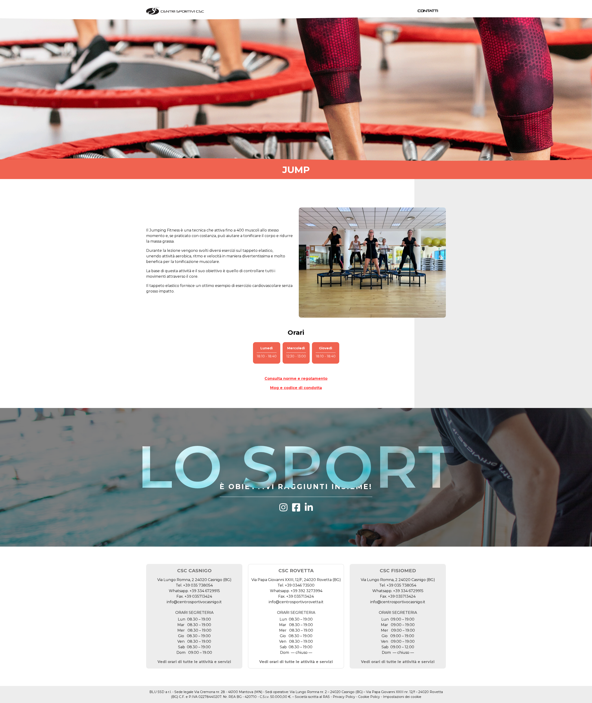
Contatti (428, 11)
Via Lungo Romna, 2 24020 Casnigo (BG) (194, 580)
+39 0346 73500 (299, 585)
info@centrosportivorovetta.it (296, 602)
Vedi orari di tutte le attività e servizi (194, 662)
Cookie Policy (369, 697)
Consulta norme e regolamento (296, 378)
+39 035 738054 (198, 585)
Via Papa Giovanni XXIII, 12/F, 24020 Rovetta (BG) (296, 580)
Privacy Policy (344, 697)
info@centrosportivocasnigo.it (194, 602)
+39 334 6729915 (205, 591)
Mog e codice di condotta (296, 388)
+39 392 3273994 (306, 591)
